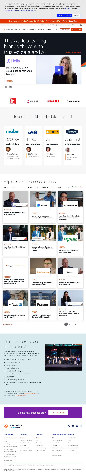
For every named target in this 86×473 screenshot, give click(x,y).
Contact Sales (23, 445)
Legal (5, 465)
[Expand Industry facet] (22, 187)
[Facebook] (69, 426)
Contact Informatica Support (74, 453)
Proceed (60, 15)
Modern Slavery (18, 465)
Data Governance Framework (58, 448)
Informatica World (30, 393)
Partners (48, 29)
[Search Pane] (57, 29)
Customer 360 (55, 453)
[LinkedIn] (73, 426)
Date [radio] (80, 187)
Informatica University (41, 448)
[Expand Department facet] (53, 187)
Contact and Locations (73, 448)
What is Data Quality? (57, 450)
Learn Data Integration (59, 434)
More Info (76, 15)
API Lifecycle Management (26, 450)
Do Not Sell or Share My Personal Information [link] (43, 465)
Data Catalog (7, 444)
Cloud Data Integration (57, 440)
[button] (82, 324)
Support (68, 25)
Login (78, 25)
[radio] (82, 187)
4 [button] (75, 324)
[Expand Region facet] (68, 187)
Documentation (39, 445)
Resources (40, 29)
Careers (70, 443)
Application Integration (57, 455)
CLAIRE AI (6, 441)
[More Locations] (56, 25)
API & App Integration (9, 449)
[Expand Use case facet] (37, 187)
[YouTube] (77, 426)
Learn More (73, 21)
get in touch (58, 413)
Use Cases (31, 29)
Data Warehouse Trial (24, 448)
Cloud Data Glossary (40, 450)
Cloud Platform (8, 434)
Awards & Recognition (73, 445)
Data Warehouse (55, 445)
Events (37, 437)
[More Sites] (81, 25)
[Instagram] (81, 426)
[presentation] (6, 87)
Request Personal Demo (25, 443)
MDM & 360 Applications (9, 454)
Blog (37, 440)
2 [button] (69, 324)
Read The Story (11, 162)
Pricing (74, 25)
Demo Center (23, 437)
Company (61, 25)
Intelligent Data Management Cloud (10, 438)
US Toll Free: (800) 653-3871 (47, 25)
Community (38, 443)
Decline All (68, 15)
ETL (53, 437)
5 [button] (78, 324)
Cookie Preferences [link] (27, 465)
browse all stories (72, 52)
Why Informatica (14, 29)
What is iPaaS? (55, 443)
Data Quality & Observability (10, 451)
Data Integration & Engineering (11, 446)
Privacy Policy (11, 465)
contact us (65, 29)
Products (24, 29)
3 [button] (72, 324)
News (69, 440)
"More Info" (67, 8)
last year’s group (20, 395)
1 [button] (66, 324)
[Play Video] (58, 69)
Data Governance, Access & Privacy (10, 457)
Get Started (23, 434)
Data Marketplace (8, 460)
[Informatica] (7, 30)
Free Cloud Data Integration (26, 440)
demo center (76, 29)
